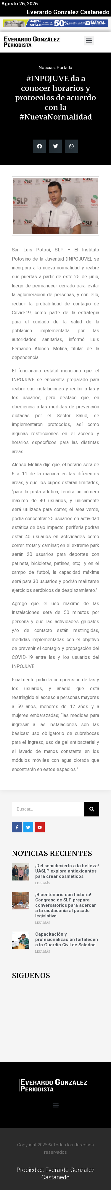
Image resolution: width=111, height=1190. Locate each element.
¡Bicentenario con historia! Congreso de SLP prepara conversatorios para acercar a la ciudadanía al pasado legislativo (65, 905)
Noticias (47, 67)
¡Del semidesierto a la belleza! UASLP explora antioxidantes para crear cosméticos (67, 871)
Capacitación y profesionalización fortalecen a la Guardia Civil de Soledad (66, 939)
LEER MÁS (42, 883)
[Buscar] (91, 809)
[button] (89, 40)
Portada (64, 67)
